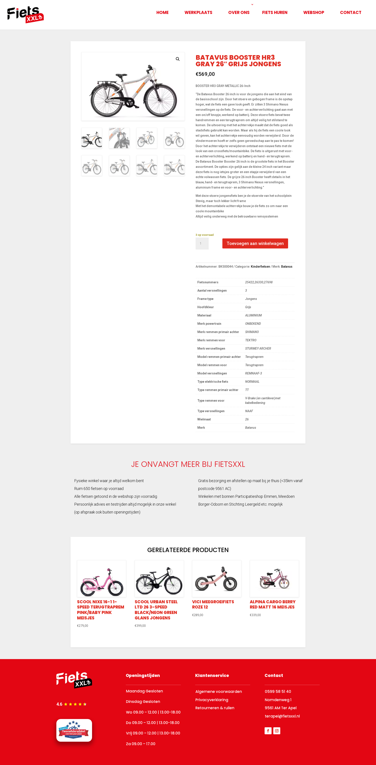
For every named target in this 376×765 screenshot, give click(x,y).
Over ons (239, 12)
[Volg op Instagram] (276, 730)
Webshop (313, 12)
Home (162, 12)
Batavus (286, 266)
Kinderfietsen (260, 266)
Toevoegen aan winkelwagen (255, 243)
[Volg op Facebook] (268, 730)
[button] (178, 59)
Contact (350, 12)
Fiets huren (274, 12)
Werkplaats (198, 12)
